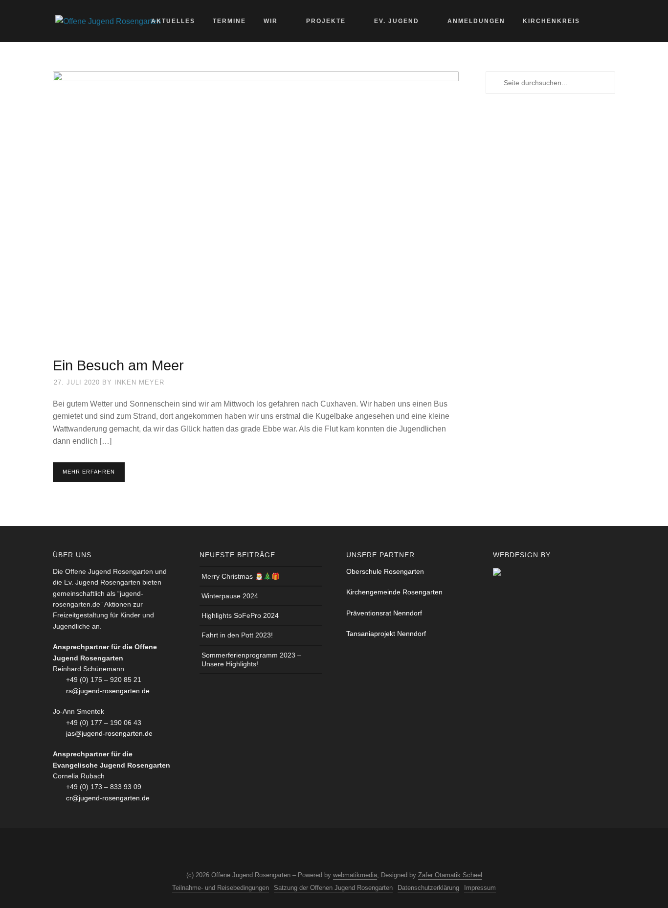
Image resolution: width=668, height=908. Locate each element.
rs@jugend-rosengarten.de (108, 691)
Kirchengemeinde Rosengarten (394, 592)
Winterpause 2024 (229, 596)
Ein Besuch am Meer (118, 365)
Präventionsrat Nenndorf (384, 613)
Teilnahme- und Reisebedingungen (220, 887)
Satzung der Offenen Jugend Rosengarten (333, 887)
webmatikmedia (355, 875)
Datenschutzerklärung (428, 887)
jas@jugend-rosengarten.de (109, 733)
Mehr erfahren (89, 472)
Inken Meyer (139, 382)
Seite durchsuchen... (608, 21)
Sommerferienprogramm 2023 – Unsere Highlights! (251, 659)
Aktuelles (173, 21)
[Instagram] (322, 850)
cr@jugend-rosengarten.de (108, 798)
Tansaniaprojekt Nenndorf (386, 633)
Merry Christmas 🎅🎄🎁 (240, 576)
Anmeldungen (476, 21)
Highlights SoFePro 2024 (240, 615)
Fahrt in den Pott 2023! (237, 635)
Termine (229, 21)
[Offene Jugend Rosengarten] (108, 21)
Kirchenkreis (551, 21)
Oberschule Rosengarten (385, 571)
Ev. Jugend (396, 21)
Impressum (480, 887)
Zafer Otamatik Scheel (450, 875)
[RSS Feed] (340, 850)
